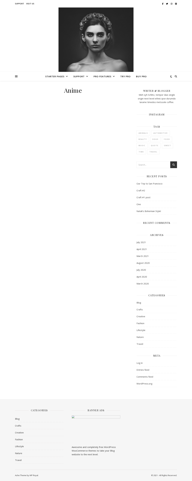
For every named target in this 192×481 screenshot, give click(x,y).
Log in (139, 362)
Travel (153, 152)
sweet (167, 145)
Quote (154, 145)
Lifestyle (140, 330)
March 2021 (142, 255)
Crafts (139, 309)
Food (167, 139)
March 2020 (142, 283)
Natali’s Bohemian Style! (148, 211)
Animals (143, 133)
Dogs (155, 139)
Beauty (143, 139)
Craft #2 (140, 190)
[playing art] (96, 54)
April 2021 (141, 249)
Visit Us (30, 3)
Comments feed (144, 376)
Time (141, 152)
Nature (140, 336)
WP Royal (34, 475)
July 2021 (141, 242)
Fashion (140, 323)
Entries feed (142, 369)
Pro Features (102, 76)
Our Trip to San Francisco (149, 183)
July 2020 (141, 269)
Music (142, 145)
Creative (140, 316)
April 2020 (141, 276)
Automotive (160, 133)
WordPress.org (144, 383)
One (138, 204)
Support (19, 3)
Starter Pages (54, 76)
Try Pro (125, 76)
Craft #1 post (143, 197)
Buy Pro (141, 76)
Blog (138, 302)
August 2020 (143, 262)
